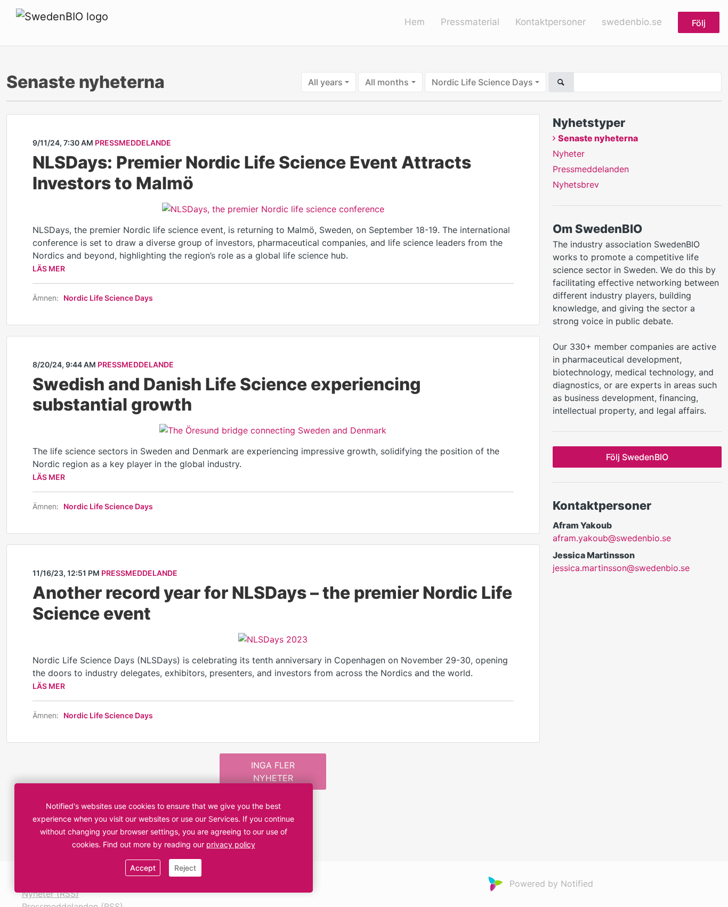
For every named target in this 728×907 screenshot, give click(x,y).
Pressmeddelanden (591, 169)
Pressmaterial (470, 22)
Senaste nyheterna (598, 138)
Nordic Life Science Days (482, 82)
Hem (415, 22)
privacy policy (230, 844)
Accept (143, 867)
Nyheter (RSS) (50, 893)
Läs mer (49, 268)
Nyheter (569, 153)
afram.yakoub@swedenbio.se (612, 538)
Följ (699, 23)
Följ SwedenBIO (637, 457)
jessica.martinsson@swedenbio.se (621, 568)
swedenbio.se (632, 22)
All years (325, 82)
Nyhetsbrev (576, 184)
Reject (185, 867)
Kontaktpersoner (550, 22)
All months (387, 82)
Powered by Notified (551, 883)
